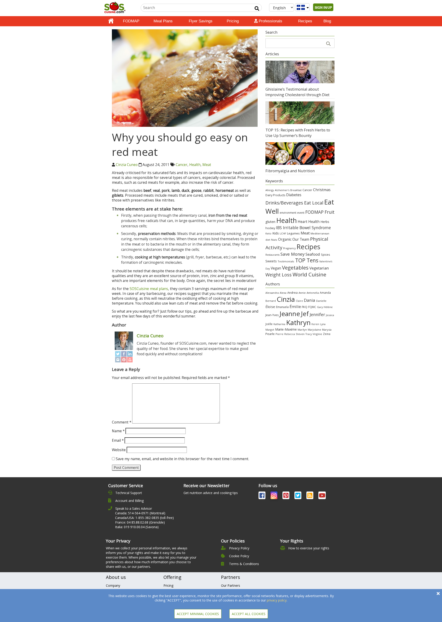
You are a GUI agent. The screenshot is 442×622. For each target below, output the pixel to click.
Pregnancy (289, 248)
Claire (299, 300)
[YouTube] (130, 359)
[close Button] (438, 593)
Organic (284, 239)
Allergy (269, 190)
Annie (302, 292)
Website (119, 449)
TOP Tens (306, 260)
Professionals (270, 21)
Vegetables (295, 267)
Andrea (292, 292)
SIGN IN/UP (323, 7)
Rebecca (289, 334)
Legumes (293, 233)
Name (118, 431)
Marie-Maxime (286, 329)
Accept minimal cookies (198, 614)
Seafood (312, 254)
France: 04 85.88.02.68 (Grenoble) (140, 522)
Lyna (323, 324)
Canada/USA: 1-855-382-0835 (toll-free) (144, 517)
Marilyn (302, 329)
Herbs (324, 221)
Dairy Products (275, 195)
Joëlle (269, 324)
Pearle (270, 334)
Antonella (313, 292)
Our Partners (230, 585)
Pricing (233, 21)
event (300, 212)
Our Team (300, 239)
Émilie (295, 306)
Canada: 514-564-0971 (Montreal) (140, 513)
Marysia (327, 329)
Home (111, 21)
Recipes (305, 21)
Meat (206, 164)
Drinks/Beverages (284, 203)
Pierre (279, 334)
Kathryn (298, 322)
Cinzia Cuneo (127, 164)
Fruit (329, 212)
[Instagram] (118, 359)
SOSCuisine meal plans (149, 288)
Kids (275, 233)
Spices (325, 254)
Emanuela (282, 307)
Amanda (325, 293)
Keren (315, 324)
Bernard (270, 300)
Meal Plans (163, 21)
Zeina (326, 334)
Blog (327, 21)
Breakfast (296, 190)
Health (195, 164)
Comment (121, 422)
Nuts (274, 239)
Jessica (330, 315)
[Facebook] (124, 354)
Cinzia (286, 299)
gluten (270, 221)
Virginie (317, 334)
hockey (270, 228)
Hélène (328, 307)
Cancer (181, 164)
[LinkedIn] (130, 354)
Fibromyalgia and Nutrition (290, 170)
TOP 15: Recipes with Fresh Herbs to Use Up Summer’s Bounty (297, 132)
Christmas (322, 189)
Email (118, 440)
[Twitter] (118, 354)
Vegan (276, 268)
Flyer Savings (200, 21)
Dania (309, 300)
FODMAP (131, 21)
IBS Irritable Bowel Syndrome (303, 227)
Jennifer (317, 314)
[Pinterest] (124, 359)
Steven (300, 334)
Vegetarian (319, 268)
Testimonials (286, 261)
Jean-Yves (272, 315)
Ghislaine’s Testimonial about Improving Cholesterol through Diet (297, 91)
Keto (268, 233)
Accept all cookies (248, 614)
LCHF (283, 233)
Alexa (283, 292)
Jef (305, 313)
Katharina (279, 324)
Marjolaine (314, 329)
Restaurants (272, 254)
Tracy (308, 334)
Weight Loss (278, 275)
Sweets (271, 261)
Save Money (292, 254)
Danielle (321, 300)
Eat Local (313, 202)
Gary (320, 307)
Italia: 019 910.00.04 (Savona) (137, 527)
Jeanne (289, 313)
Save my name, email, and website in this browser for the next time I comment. (182, 458)
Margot (269, 329)
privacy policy (277, 600)
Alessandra (272, 292)
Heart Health (309, 221)
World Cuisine (309, 274)
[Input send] (257, 8)
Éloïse (270, 306)
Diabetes (293, 194)
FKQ (304, 307)
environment (288, 212)
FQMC (312, 307)
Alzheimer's (282, 190)
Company (113, 585)
